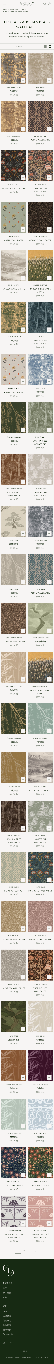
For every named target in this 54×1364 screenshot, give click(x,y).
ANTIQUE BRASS (13, 136)
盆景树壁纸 (14, 544)
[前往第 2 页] (36, 1251)
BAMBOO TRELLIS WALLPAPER (14, 1236)
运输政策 (7, 1316)
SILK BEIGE (40, 87)
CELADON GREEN (40, 738)
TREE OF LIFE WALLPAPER (40, 190)
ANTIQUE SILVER (40, 540)
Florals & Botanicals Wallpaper (15, 12)
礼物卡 (6, 1297)
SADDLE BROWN (40, 236)
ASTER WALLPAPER (14, 240)
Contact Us (8, 1334)
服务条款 (7, 1329)
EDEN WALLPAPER (14, 1186)
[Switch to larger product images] (45, 46)
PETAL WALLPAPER (40, 140)
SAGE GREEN (14, 236)
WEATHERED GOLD (14, 87)
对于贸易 (7, 1292)
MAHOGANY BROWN (14, 1085)
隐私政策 (7, 1325)
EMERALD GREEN (40, 1182)
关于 (5, 1288)
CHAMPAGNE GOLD (14, 686)
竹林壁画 (14, 690)
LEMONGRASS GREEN (40, 638)
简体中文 (25, 1351)
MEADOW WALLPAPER (40, 240)
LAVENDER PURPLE (14, 1230)
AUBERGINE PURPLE (40, 1085)
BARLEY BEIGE (13, 936)
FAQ (5, 1311)
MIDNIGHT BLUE (13, 1182)
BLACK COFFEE (40, 136)
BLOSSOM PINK (40, 1230)
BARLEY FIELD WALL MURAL (40, 290)
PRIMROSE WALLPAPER (14, 189)
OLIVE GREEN (13, 1036)
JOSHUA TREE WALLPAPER (40, 342)
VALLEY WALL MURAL (14, 289)
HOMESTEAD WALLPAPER (40, 494)
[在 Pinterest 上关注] (11, 1342)
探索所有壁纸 (14, 10)
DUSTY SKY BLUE (40, 1133)
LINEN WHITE (13, 285)
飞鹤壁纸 (14, 91)
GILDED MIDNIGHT (40, 686)
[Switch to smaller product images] (50, 46)
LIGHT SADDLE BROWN (14, 489)
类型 (23, 10)
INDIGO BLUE (40, 388)
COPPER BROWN (40, 984)
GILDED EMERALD (40, 285)
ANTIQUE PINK (40, 185)
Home (5, 10)
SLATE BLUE (40, 337)
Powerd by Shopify (38, 1357)
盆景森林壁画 (40, 642)
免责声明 (7, 1320)
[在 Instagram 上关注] (4, 1342)
